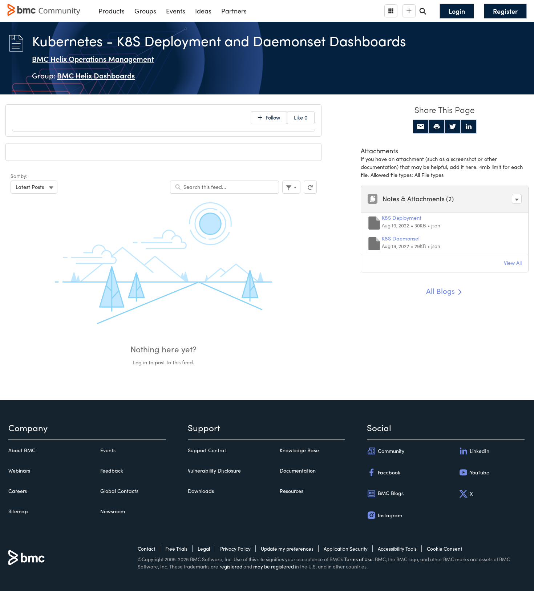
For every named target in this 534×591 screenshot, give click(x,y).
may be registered (273, 566)
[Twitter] (452, 127)
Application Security (346, 548)
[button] (517, 199)
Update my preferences (287, 548)
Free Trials (176, 548)
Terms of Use (358, 559)
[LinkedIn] (468, 127)
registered (230, 566)
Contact (146, 548)
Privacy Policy (235, 548)
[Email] (420, 127)
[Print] (436, 127)
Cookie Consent (444, 548)
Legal (204, 548)
